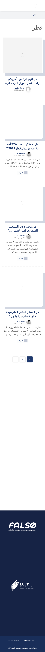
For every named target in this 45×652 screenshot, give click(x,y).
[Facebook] (27, 574)
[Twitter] (22, 574)
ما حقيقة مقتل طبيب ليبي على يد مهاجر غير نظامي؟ (17, 422)
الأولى (31, 466)
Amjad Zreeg (19, 88)
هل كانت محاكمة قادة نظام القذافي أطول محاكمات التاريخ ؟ (17, 410)
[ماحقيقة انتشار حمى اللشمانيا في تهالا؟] (34, 398)
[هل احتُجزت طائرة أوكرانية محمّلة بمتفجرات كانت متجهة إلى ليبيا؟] (34, 435)
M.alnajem (21, 153)
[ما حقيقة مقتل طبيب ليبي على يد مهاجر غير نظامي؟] (34, 422)
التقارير (30, 479)
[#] (29, 626)
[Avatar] (28, 89)
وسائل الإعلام (28, 486)
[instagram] (18, 574)
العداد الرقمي (28, 492)
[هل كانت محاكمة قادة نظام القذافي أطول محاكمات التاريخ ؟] (34, 410)
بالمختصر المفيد (27, 473)
